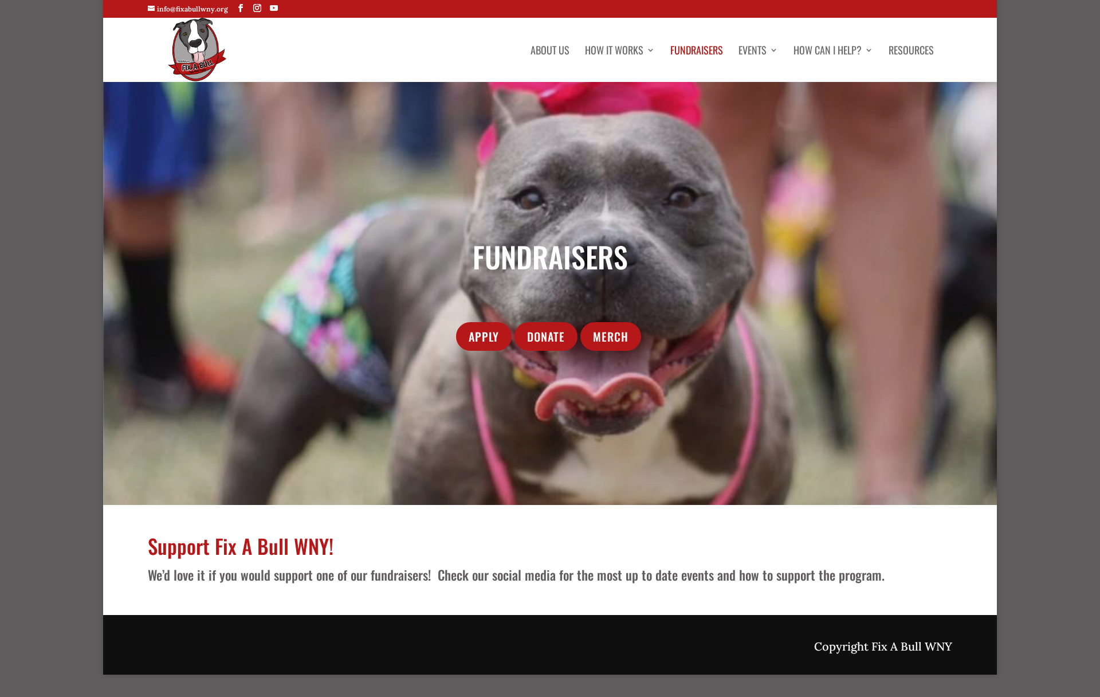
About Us (550, 51)
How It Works (614, 51)
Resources (911, 51)
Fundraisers (696, 51)
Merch (610, 336)
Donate (546, 336)
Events (752, 51)
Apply (484, 336)
